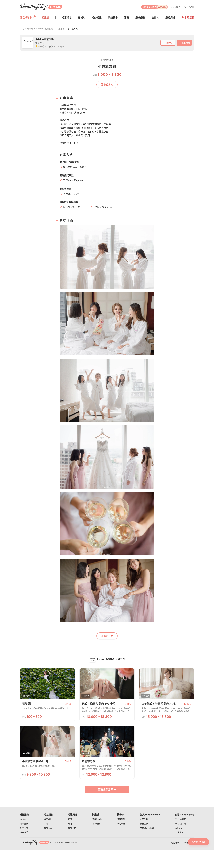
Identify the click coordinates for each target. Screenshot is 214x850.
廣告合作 (144, 823)
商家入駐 (144, 819)
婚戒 (70, 823)
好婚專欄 (96, 823)
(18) (42, 46)
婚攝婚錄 (31, 28)
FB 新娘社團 (180, 823)
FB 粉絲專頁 (180, 819)
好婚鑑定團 (97, 819)
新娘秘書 (24, 828)
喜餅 (70, 819)
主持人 (47, 823)
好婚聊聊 (121, 819)
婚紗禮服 (24, 823)
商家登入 (176, 7)
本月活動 (189, 17)
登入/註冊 (189, 7)
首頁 (22, 28)
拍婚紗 (23, 819)
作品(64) (51, 46)
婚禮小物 (72, 828)
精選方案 (60, 28)
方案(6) (61, 46)
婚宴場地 (48, 819)
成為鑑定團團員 (147, 828)
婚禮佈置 (48, 828)
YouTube (179, 832)
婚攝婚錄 (24, 832)
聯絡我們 (175, 842)
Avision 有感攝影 (45, 28)
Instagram (179, 828)
